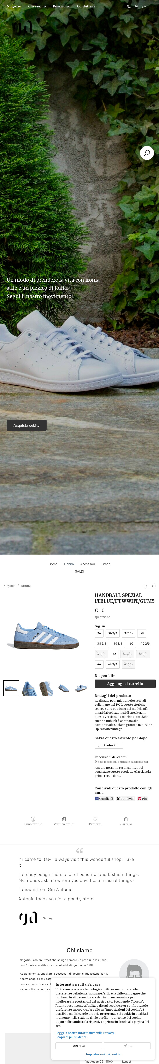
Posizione (61, 6)
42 (114, 654)
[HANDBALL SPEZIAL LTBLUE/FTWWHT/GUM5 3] (64, 688)
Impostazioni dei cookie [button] (103, 1054)
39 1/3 (117, 643)
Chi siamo (37, 6)
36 (99, 633)
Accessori (87, 564)
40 (131, 643)
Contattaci (86, 6)
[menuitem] (147, 586)
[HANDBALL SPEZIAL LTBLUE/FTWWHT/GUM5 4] (82, 688)
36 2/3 (112, 633)
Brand (106, 564)
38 (142, 633)
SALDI (79, 571)
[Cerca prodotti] (147, 153)
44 (99, 664)
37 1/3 (128, 633)
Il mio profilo (33, 824)
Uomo (53, 564)
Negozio (14, 6)
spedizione (102, 617)
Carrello (126, 824)
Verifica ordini (64, 824)
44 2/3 (112, 664)
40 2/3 (145, 643)
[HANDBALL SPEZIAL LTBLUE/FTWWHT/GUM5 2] (46, 688)
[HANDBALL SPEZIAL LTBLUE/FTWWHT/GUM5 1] (29, 688)
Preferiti (95, 824)
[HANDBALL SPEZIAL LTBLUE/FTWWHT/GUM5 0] (11, 688)
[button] (109, 745)
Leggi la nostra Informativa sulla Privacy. (84, 1033)
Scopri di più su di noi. (71, 1037)
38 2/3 (101, 643)
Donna (69, 564)
